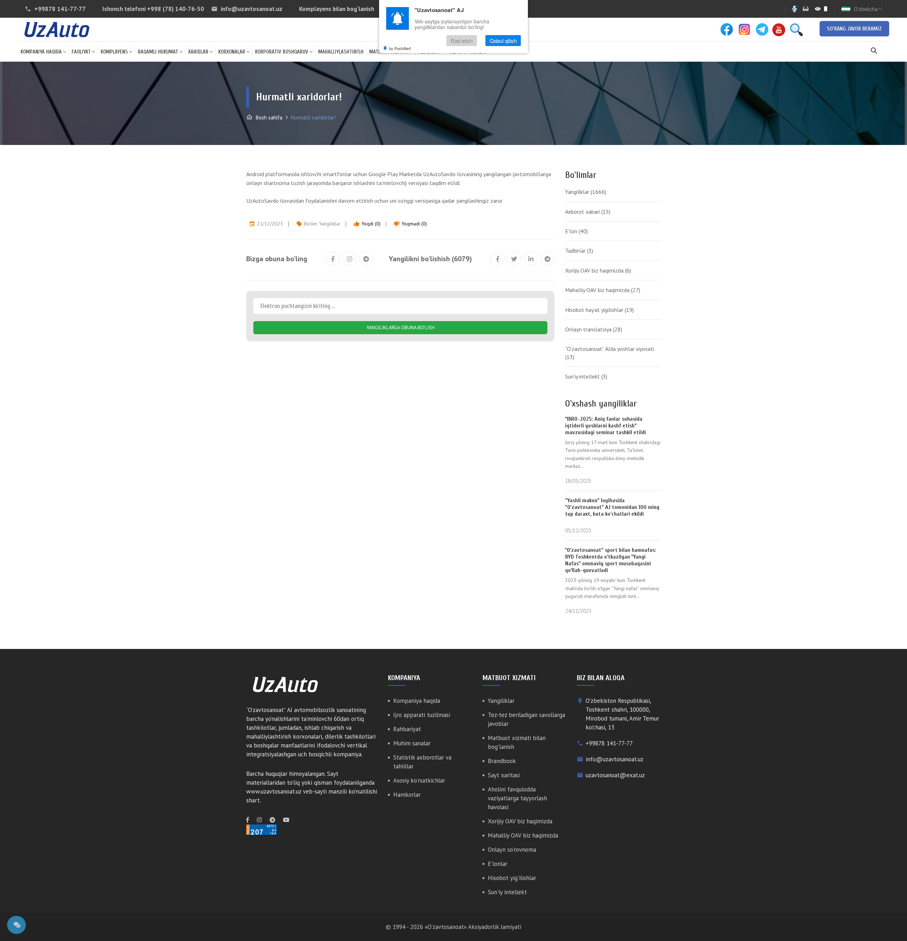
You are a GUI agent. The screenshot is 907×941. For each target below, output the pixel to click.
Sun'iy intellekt (586, 376)
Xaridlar (198, 52)
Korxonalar (231, 52)
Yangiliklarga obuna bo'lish (400, 327)
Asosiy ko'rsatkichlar (419, 780)
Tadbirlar (579, 250)
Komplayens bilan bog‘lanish (336, 9)
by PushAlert (400, 48)
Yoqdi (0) (367, 223)
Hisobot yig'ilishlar (512, 878)
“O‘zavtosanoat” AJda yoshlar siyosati (609, 352)
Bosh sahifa (268, 117)
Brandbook (502, 761)
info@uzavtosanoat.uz (251, 9)
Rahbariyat (407, 729)
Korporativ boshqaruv (281, 52)
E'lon (576, 231)
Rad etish (462, 40)
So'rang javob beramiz (854, 29)
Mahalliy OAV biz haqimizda (602, 289)
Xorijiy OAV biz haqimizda (598, 270)
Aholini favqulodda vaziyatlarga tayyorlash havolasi (517, 798)
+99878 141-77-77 (60, 9)
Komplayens (114, 52)
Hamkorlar (407, 795)
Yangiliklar (329, 223)
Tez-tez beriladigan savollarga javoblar (526, 719)
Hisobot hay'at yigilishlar (599, 309)
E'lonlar (497, 864)
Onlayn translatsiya (593, 329)
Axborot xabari (587, 211)
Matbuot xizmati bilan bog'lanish (517, 742)
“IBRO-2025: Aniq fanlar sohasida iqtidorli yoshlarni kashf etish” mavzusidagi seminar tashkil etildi (605, 426)
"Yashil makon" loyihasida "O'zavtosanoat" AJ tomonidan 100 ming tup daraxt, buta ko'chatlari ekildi (612, 507)
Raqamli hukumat (158, 52)
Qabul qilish (503, 40)
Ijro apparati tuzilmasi (421, 715)
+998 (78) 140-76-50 (175, 9)
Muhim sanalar (411, 743)
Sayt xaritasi (504, 775)
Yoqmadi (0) (410, 223)
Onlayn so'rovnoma (512, 849)
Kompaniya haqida (41, 52)
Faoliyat (81, 52)
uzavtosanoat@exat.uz (615, 775)
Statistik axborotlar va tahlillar (422, 762)
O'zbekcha (868, 8)
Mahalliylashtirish (341, 52)
